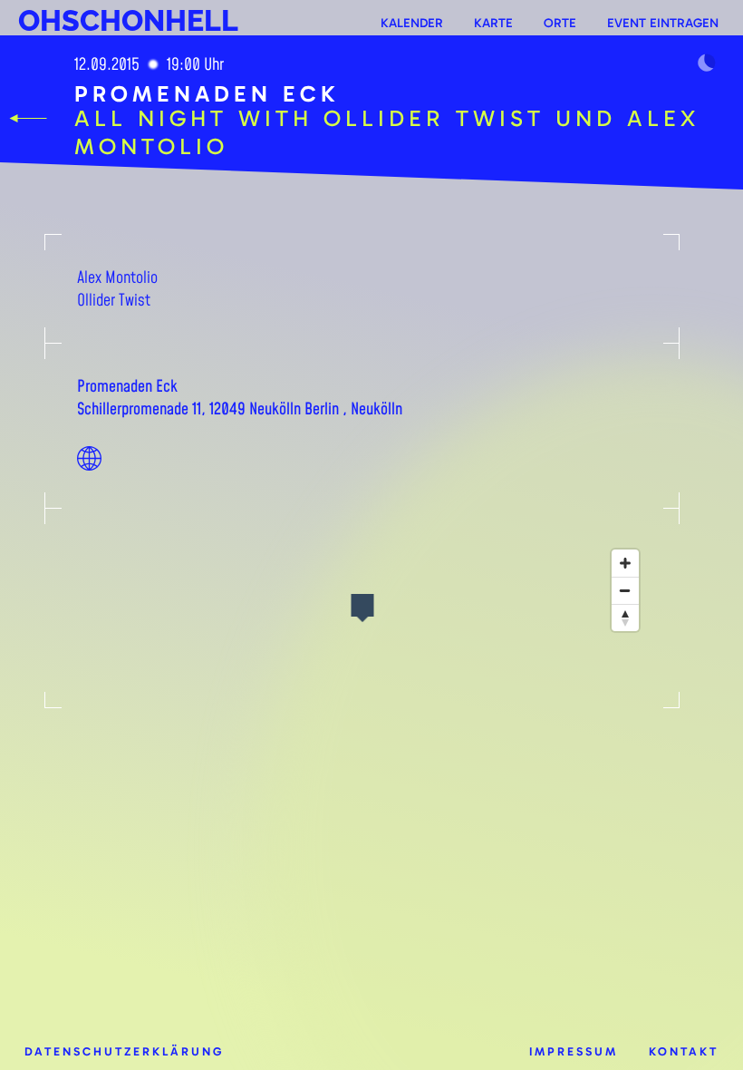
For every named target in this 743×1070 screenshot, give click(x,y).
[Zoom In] (625, 563)
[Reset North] (625, 617)
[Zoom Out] (625, 590)
